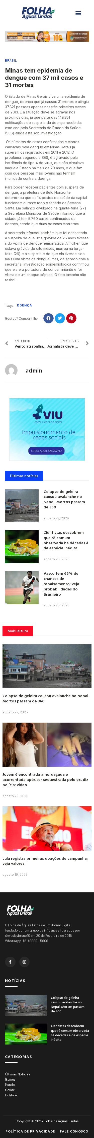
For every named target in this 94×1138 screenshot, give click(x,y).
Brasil (11, 60)
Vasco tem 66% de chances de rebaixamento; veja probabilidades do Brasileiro (61, 583)
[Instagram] (24, 962)
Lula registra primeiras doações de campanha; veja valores (45, 860)
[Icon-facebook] (10, 962)
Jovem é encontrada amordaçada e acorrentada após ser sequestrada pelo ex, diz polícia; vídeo (45, 779)
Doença (24, 305)
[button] (78, 13)
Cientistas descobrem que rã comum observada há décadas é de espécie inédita (66, 540)
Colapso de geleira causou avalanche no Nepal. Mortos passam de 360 (64, 499)
